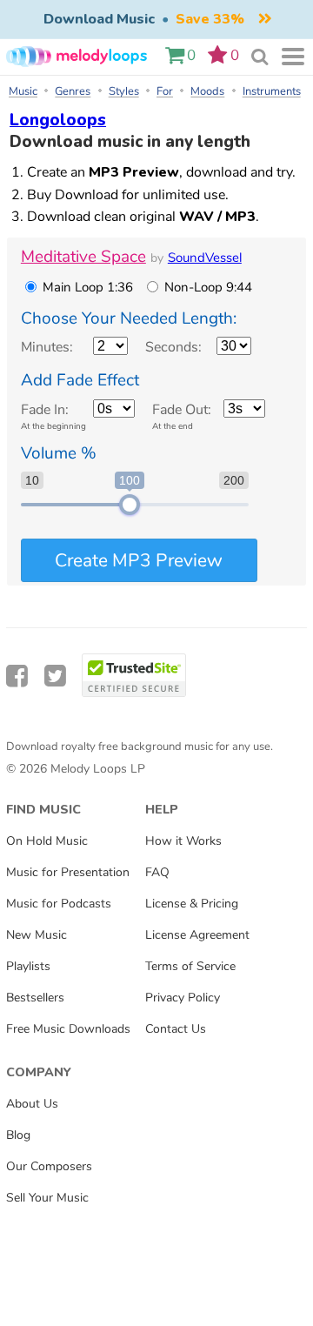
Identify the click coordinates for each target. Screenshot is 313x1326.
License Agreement (197, 934)
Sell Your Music (47, 1197)
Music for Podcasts (58, 903)
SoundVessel (205, 257)
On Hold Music (47, 840)
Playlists (28, 965)
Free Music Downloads (68, 1028)
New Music (36, 934)
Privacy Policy (182, 997)
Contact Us (175, 1028)
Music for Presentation (68, 872)
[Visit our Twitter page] (55, 676)
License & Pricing (191, 903)
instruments (272, 91)
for (164, 91)
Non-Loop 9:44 (208, 287)
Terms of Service (190, 965)
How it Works (183, 840)
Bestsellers (35, 997)
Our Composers (49, 1166)
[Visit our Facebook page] (17, 676)
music (23, 91)
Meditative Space (83, 256)
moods (207, 91)
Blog (18, 1134)
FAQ (157, 872)
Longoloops (58, 120)
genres (72, 91)
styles (124, 91)
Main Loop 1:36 (88, 287)
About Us (32, 1103)
